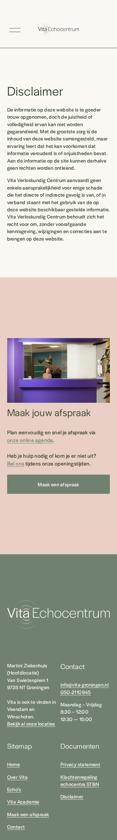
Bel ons (15, 463)
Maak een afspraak (58, 484)
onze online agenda (30, 440)
